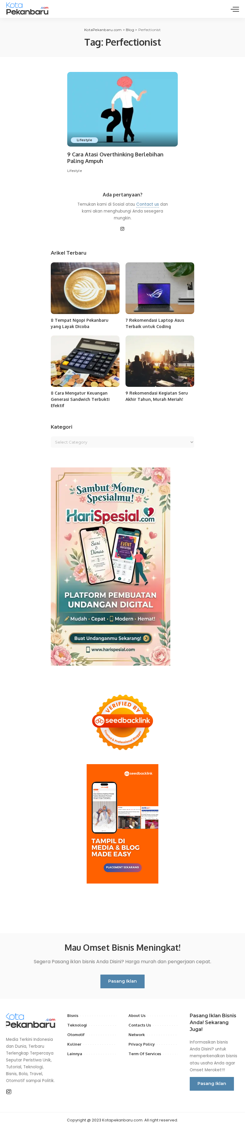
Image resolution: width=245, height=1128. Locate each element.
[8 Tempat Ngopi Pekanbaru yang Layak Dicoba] (85, 288)
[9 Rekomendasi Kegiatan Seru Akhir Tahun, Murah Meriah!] (159, 361)
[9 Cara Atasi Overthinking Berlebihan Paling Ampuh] (122, 109)
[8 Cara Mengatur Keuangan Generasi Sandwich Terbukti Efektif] (85, 361)
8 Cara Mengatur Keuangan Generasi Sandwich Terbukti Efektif (80, 399)
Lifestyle (84, 140)
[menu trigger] (235, 9)
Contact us (147, 204)
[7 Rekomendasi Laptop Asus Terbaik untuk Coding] (159, 288)
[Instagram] (122, 229)
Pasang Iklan (122, 981)
